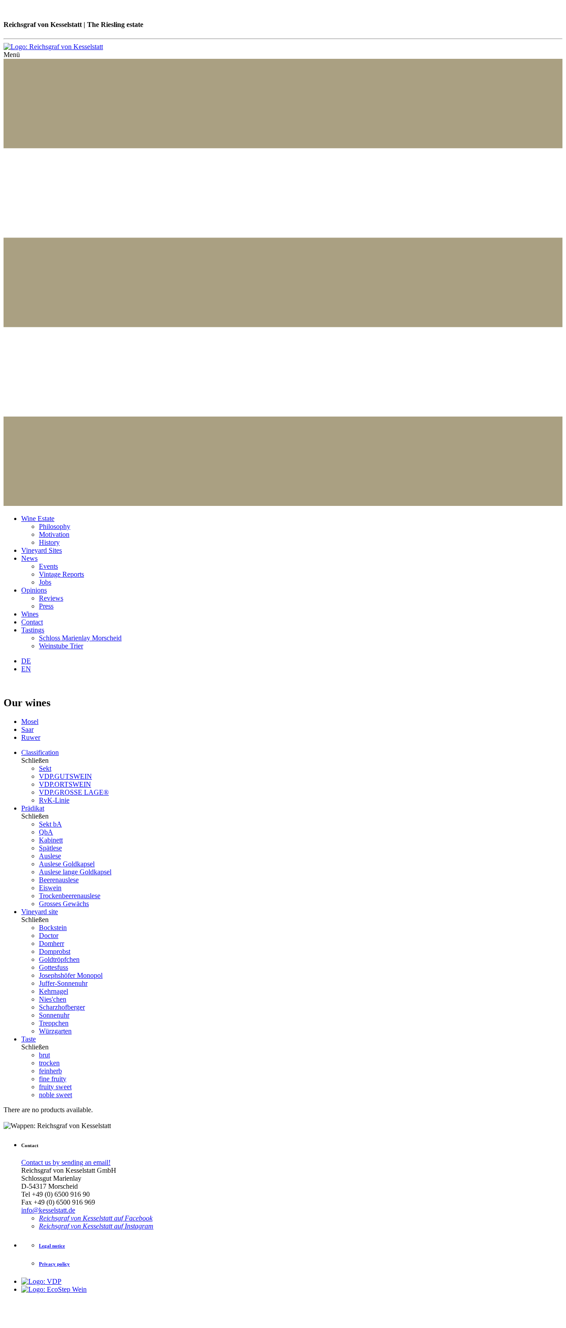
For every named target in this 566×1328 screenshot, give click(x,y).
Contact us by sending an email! (66, 1162)
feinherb (50, 1071)
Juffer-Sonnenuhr (63, 983)
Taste (28, 1039)
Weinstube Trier (61, 646)
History (49, 542)
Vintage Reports (61, 574)
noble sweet (55, 1094)
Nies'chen (52, 999)
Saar (27, 729)
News (29, 558)
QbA (46, 832)
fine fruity (52, 1079)
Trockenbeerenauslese (69, 895)
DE (26, 661)
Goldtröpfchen (59, 959)
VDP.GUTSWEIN (65, 776)
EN (26, 669)
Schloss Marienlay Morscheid (80, 638)
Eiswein (50, 888)
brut (44, 1055)
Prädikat (32, 808)
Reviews (51, 598)
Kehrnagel (53, 991)
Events (48, 566)
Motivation (54, 534)
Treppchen (54, 1023)
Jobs (45, 582)
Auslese (50, 856)
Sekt (45, 768)
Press (46, 606)
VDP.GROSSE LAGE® (74, 792)
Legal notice (52, 1245)
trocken (49, 1063)
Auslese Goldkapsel (67, 864)
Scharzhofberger (62, 1007)
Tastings (32, 630)
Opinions (34, 590)
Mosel (29, 721)
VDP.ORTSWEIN (65, 784)
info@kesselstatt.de (48, 1210)
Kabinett (51, 840)
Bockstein (53, 927)
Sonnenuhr (54, 1015)
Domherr (51, 943)
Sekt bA (50, 824)
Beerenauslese (59, 880)
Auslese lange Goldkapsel (75, 872)
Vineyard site (39, 911)
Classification (40, 752)
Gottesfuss (53, 967)
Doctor (48, 935)
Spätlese (50, 848)
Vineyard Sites (41, 550)
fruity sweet (55, 1087)
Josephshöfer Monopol (71, 975)
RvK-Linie (54, 800)
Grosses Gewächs (64, 903)
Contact (32, 622)
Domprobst (54, 951)
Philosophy (54, 526)
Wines (29, 614)
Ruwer (30, 737)
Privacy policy (54, 1264)
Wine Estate (37, 518)
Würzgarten (55, 1031)
